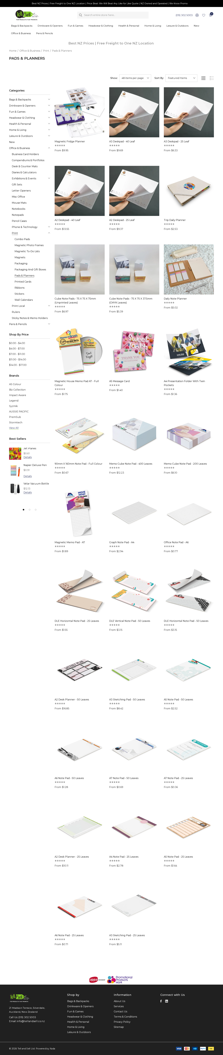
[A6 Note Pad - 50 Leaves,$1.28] (80, 749)
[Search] (80, 15)
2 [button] (29, 509)
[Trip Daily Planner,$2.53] (189, 191)
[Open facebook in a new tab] (161, 1002)
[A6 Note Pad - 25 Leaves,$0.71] (80, 906)
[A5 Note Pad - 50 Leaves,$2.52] (189, 670)
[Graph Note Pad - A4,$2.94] (134, 513)
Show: (114, 78)
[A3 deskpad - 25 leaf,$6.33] (189, 112)
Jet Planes (30, 448)
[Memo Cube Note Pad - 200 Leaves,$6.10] (189, 435)
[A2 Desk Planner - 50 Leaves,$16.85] (80, 670)
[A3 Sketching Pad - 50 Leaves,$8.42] (134, 670)
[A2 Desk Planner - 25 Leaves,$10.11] (80, 828)
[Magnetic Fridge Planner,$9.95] (80, 112)
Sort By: (159, 78)
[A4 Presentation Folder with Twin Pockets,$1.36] (189, 352)
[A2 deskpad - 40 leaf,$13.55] (80, 191)
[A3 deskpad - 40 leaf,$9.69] (134, 112)
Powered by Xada (45, 1048)
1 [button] (23, 509)
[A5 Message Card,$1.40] (134, 352)
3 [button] (35, 509)
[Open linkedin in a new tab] (166, 1002)
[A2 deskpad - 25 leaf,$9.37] (134, 191)
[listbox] (181, 78)
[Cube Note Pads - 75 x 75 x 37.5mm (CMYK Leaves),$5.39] (134, 269)
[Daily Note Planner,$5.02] (189, 269)
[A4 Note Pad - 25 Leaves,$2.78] (134, 828)
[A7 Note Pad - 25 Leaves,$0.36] (189, 749)
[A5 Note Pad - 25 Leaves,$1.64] (189, 828)
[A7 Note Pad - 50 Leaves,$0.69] (134, 749)
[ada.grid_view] (203, 78)
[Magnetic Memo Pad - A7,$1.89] (80, 513)
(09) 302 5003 (184, 15)
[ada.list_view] (212, 78)
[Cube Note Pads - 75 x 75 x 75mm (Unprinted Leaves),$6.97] (80, 269)
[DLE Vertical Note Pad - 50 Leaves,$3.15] (134, 592)
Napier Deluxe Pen (35, 465)
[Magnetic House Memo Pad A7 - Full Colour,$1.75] (80, 352)
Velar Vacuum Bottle (36, 483)
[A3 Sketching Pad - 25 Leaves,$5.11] (134, 906)
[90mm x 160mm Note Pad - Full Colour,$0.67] (80, 435)
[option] (29, 474)
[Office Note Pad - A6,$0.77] (189, 513)
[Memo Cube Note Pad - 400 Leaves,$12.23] (134, 435)
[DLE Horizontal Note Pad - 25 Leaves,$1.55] (80, 592)
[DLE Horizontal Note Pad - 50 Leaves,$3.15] (189, 592)
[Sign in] (196, 15)
